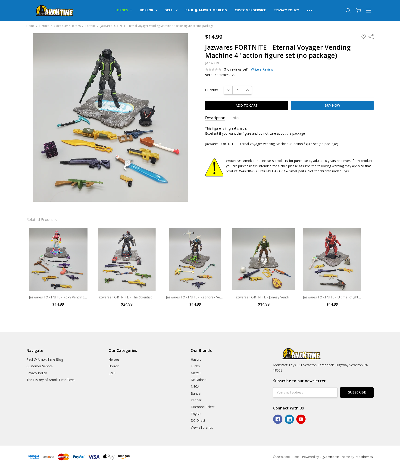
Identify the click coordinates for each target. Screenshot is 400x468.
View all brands (202, 427)
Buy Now (58, 281)
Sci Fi (169, 10)
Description (215, 117)
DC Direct (198, 420)
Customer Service (250, 10)
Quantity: (212, 90)
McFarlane (198, 380)
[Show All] (309, 10)
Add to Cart (58, 271)
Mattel (195, 373)
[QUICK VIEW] (81, 236)
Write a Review (262, 69)
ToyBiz (196, 414)
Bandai (196, 393)
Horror (147, 10)
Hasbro (196, 359)
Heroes (122, 10)
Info (235, 117)
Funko (195, 366)
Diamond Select (203, 407)
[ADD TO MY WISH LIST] (81, 243)
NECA (195, 386)
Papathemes (364, 457)
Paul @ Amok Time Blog (206, 10)
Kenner (196, 400)
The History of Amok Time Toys (50, 380)
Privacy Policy (286, 10)
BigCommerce (329, 457)
